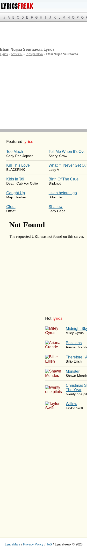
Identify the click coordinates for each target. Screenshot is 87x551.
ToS (49, 544)
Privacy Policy (33, 544)
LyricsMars (12, 544)
